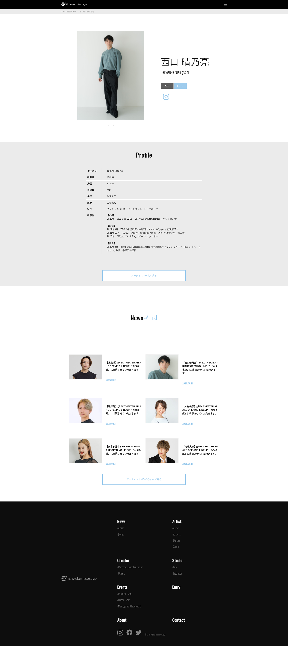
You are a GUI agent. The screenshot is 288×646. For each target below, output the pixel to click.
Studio (177, 560)
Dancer (176, 540)
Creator (123, 560)
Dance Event (124, 600)
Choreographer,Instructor (130, 567)
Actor (175, 528)
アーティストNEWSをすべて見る (144, 479)
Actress (176, 534)
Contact (178, 620)
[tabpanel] (110, 75)
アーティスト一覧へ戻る (144, 275)
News (121, 521)
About (121, 620)
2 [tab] (113, 125)
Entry (176, 587)
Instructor (178, 573)
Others (121, 573)
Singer (176, 546)
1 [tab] (108, 125)
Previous (74, 75)
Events (122, 587)
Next (146, 75)
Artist (121, 528)
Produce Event (125, 594)
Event (121, 534)
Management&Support (129, 606)
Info (175, 567)
